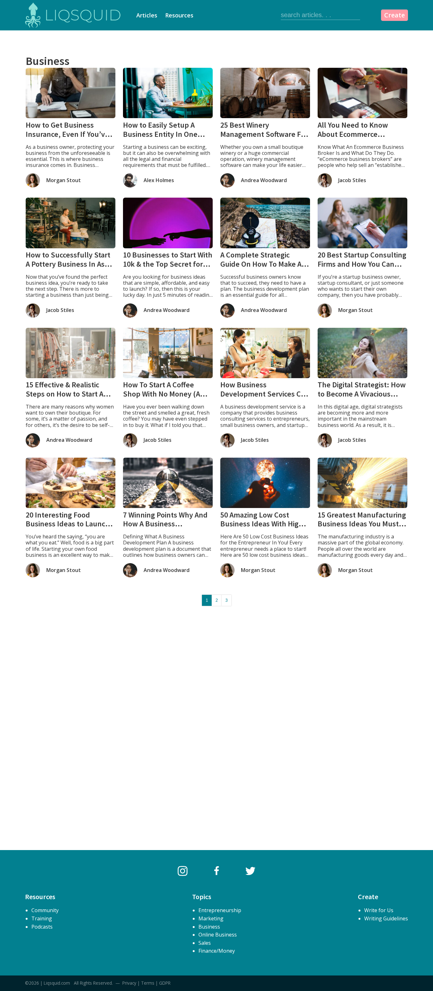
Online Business (217, 934)
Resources (179, 15)
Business (209, 926)
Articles (146, 15)
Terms (147, 983)
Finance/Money (216, 950)
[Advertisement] (216, 675)
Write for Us (378, 910)
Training (41, 918)
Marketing (210, 918)
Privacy (129, 983)
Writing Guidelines (386, 918)
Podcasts (42, 926)
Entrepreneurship (219, 910)
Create (394, 15)
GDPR (165, 983)
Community (45, 910)
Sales (204, 942)
